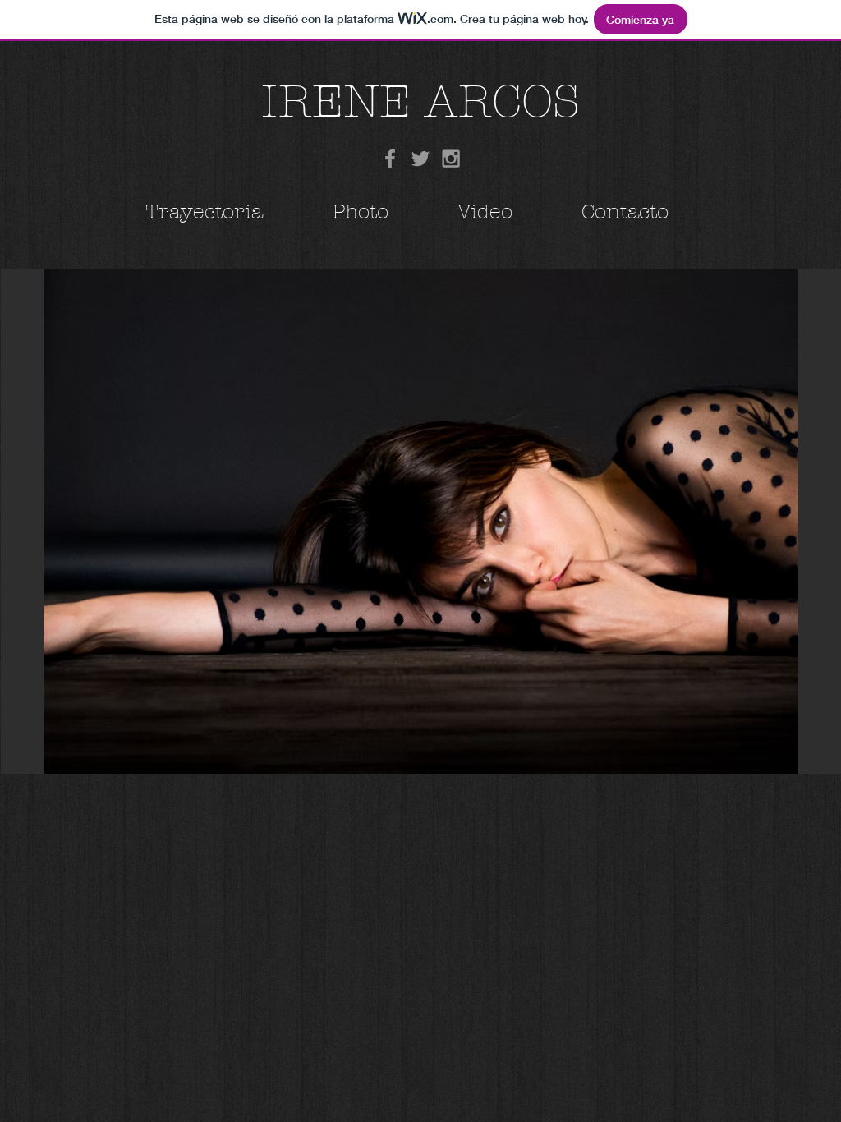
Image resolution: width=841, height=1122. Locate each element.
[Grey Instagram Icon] (451, 158)
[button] (421, 521)
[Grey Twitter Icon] (420, 158)
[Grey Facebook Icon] (390, 158)
